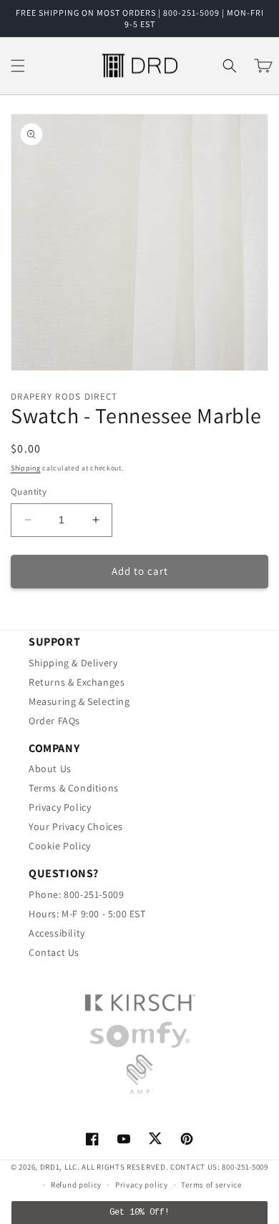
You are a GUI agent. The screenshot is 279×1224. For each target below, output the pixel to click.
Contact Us (54, 952)
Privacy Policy (60, 807)
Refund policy (76, 1185)
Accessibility (57, 933)
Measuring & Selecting (79, 701)
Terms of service (211, 1185)
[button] (18, 66)
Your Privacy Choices (76, 826)
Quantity (28, 491)
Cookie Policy (60, 845)
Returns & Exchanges (76, 682)
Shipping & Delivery (73, 662)
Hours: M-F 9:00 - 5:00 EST (87, 913)
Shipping (26, 468)
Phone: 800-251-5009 (76, 894)
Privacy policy (141, 1185)
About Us (50, 768)
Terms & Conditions (74, 787)
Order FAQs (54, 720)
